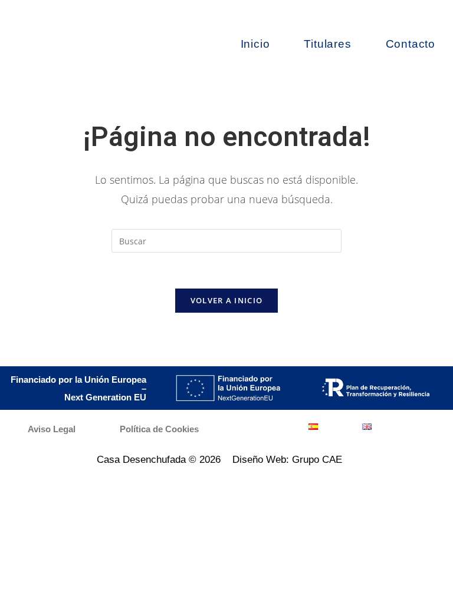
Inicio (255, 44)
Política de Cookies (159, 429)
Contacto (410, 44)
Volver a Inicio (227, 300)
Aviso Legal (52, 429)
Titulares (327, 44)
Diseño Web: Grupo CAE (287, 459)
